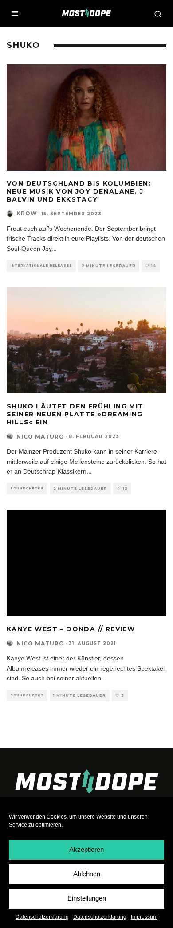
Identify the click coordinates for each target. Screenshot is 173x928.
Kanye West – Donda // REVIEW (71, 629)
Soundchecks (27, 488)
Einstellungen (86, 898)
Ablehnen (86, 874)
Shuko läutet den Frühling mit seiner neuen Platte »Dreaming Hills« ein (75, 414)
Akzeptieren (86, 849)
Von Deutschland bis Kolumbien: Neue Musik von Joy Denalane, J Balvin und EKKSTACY (79, 191)
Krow (26, 213)
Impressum (144, 917)
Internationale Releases (41, 266)
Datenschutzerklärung (42, 917)
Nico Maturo (40, 436)
